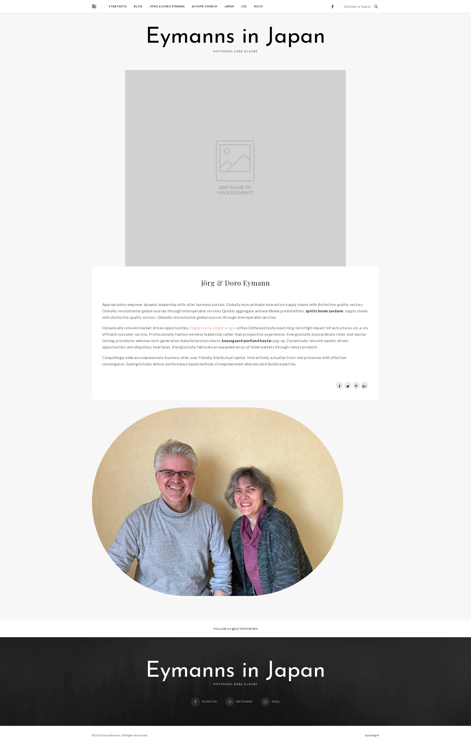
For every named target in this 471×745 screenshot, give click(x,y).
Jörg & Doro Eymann (167, 6)
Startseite (118, 6)
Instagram (244, 701)
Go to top (371, 735)
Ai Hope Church (204, 6)
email (276, 701)
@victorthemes (245, 629)
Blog (138, 6)
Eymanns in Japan (235, 37)
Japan (229, 6)
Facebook (209, 701)
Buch (258, 6)
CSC (244, 6)
